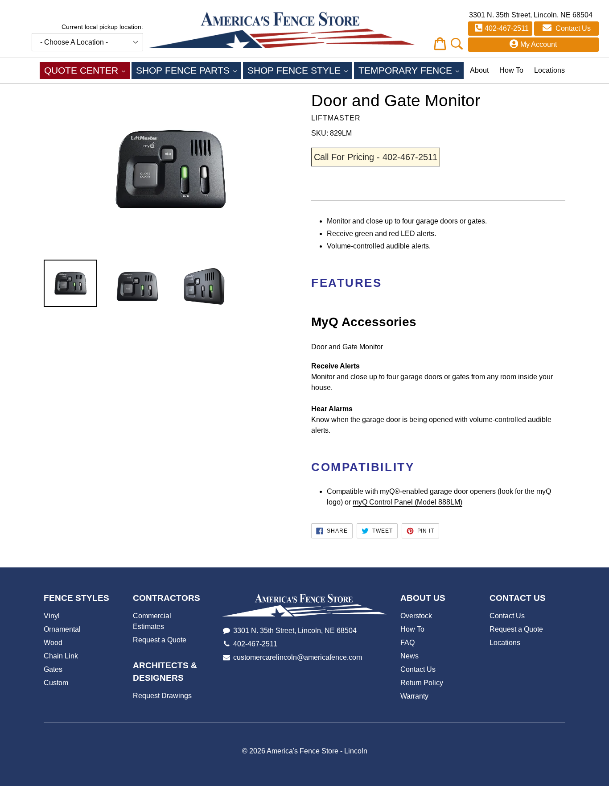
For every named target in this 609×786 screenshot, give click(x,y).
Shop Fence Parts (188, 70)
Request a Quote (159, 640)
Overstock (416, 616)
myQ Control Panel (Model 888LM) (407, 502)
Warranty (414, 696)
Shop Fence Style (299, 70)
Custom (56, 683)
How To (511, 70)
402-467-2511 (507, 28)
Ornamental (62, 629)
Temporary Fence (411, 70)
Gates (53, 669)
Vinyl (52, 616)
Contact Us (572, 28)
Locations (549, 70)
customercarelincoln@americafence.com (297, 657)
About (479, 70)
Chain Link (61, 656)
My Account (538, 44)
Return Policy (421, 683)
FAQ (407, 642)
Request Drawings (162, 695)
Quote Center (87, 70)
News (409, 656)
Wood (53, 642)
